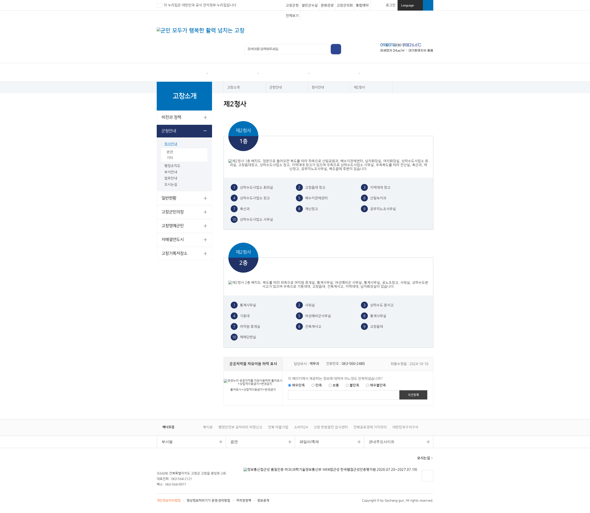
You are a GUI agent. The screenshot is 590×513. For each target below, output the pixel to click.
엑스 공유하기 (403, 104)
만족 (319, 385)
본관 (170, 152)
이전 (178, 427)
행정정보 (283, 72)
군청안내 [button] (168, 131)
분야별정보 (334, 72)
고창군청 (292, 5)
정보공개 (263, 500)
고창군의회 (345, 5)
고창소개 (385, 72)
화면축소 (429, 104)
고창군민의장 (173, 212)
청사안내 (170, 144)
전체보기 (292, 16)
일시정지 (183, 427)
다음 (188, 427)
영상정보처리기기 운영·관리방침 (208, 500)
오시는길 (170, 185)
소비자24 (301, 427)
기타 (170, 158)
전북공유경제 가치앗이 (370, 427)
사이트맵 (426, 73)
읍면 (232, 442)
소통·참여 (232, 72)
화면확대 (420, 104)
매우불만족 (378, 385)
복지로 (208, 427)
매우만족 (298, 385)
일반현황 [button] (169, 198)
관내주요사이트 (379, 442)
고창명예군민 (173, 226)
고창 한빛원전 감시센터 (331, 427)
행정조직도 (172, 166)
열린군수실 (310, 5)
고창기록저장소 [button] (174, 253)
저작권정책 (243, 500)
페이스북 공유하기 (394, 104)
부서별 (165, 442)
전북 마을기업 (278, 427)
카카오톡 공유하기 (412, 104)
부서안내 (170, 172)
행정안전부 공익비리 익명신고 (240, 427)
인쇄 (385, 104)
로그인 (390, 5)
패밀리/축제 (307, 442)
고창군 (172, 460)
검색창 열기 (428, 5)
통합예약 (362, 5)
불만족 (354, 385)
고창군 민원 (182, 72)
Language (411, 7)
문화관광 (327, 5)
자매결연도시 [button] (173, 239)
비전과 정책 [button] (171, 117)
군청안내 (275, 87)
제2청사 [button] (359, 87)
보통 (336, 385)
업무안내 (170, 178)
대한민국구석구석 (405, 427)
